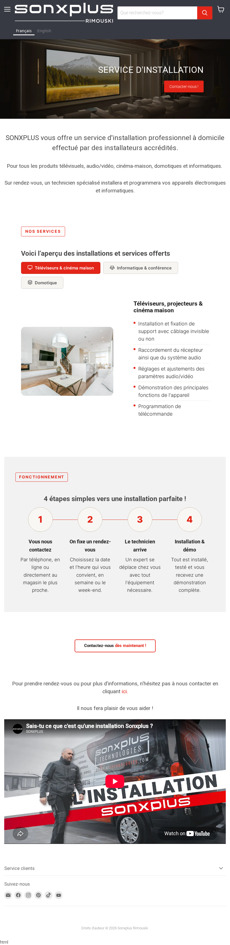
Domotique (46, 282)
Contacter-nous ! (183, 86)
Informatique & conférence (144, 268)
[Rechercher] (204, 12)
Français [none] (24, 30)
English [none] (44, 30)
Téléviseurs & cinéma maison (64, 268)
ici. (125, 691)
